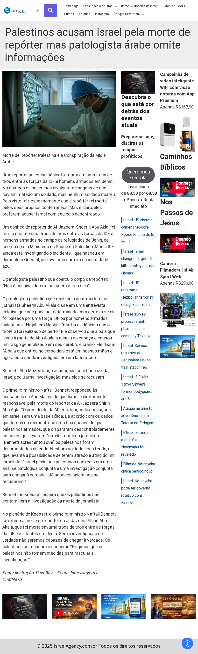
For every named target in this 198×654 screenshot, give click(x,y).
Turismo (123, 6)
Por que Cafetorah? (127, 14)
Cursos (69, 14)
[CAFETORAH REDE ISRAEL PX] (15, 10)
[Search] (50, 10)
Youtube (84, 14)
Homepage (71, 6)
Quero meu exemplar (138, 174)
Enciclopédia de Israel (98, 6)
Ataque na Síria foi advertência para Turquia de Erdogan (137, 416)
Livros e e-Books (174, 6)
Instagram (102, 14)
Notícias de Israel (146, 6)
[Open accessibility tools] (187, 643)
